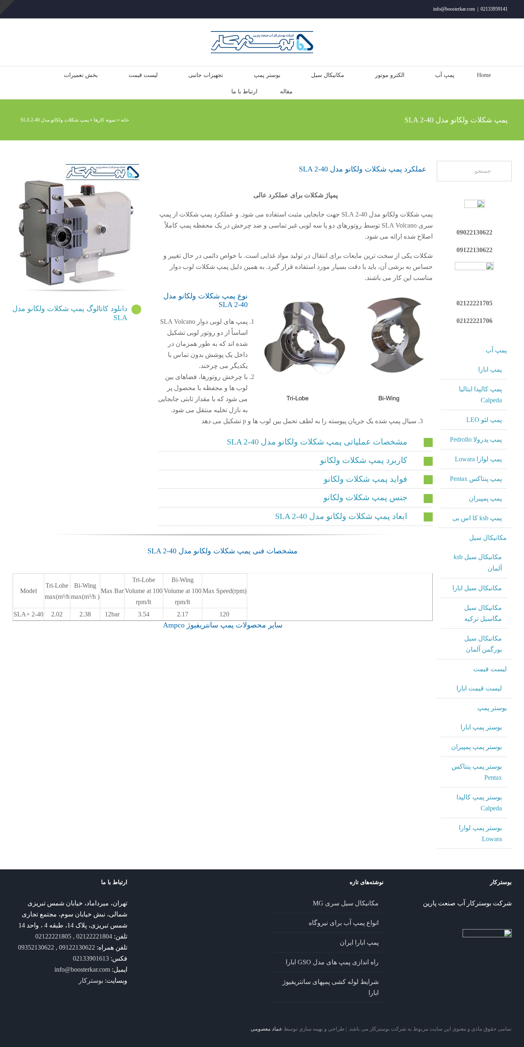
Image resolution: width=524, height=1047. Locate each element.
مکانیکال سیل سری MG (346, 903)
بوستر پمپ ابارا (481, 727)
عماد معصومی (266, 1029)
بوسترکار (91, 980)
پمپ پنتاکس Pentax (476, 478)
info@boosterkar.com (454, 9)
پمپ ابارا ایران (359, 942)
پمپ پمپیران (485, 498)
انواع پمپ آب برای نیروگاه (344, 922)
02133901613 (91, 958)
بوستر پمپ (492, 707)
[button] (295, 442)
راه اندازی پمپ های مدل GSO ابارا (332, 962)
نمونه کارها (105, 120)
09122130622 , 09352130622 (56, 947)
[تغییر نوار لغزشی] (7, 7)
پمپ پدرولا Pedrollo (476, 439)
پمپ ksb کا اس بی (477, 517)
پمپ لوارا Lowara (478, 459)
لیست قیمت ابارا (479, 688)
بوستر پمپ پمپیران (476, 746)
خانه (125, 120)
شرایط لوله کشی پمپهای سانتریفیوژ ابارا (330, 987)
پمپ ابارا (490, 369)
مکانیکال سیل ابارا (477, 587)
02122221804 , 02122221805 (73, 936)
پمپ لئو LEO (484, 419)
